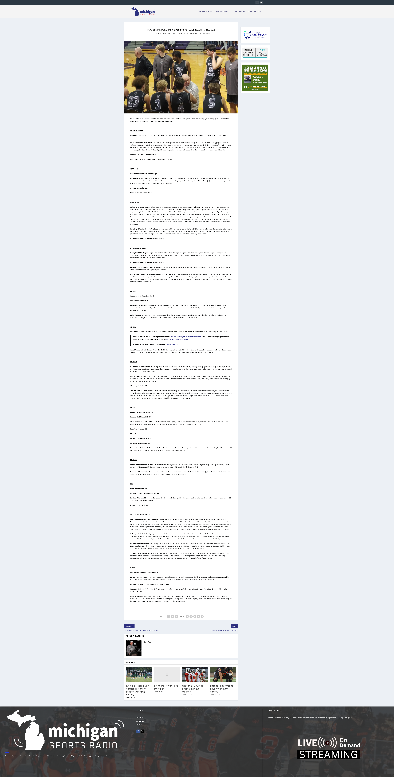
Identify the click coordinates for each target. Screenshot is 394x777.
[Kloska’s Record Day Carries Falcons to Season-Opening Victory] (139, 674)
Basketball (222, 12)
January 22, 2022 (173, 344)
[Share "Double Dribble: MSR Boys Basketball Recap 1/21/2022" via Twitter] (172, 616)
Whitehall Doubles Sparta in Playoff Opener (192, 688)
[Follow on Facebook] (138, 731)
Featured (189, 33)
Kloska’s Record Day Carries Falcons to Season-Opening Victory (137, 690)
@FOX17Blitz (176, 337)
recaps (194, 33)
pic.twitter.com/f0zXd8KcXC (177, 339)
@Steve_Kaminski (194, 337)
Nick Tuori (163, 33)
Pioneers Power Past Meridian (166, 687)
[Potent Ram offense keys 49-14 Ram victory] (223, 674)
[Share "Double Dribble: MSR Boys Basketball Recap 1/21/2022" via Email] (176, 616)
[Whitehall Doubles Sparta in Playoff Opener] (195, 674)
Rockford (240, 12)
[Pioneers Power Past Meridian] (167, 674)
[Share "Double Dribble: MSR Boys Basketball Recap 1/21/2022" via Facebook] (168, 616)
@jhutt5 (184, 337)
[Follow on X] (142, 731)
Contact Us (255, 12)
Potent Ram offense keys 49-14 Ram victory (221, 688)
